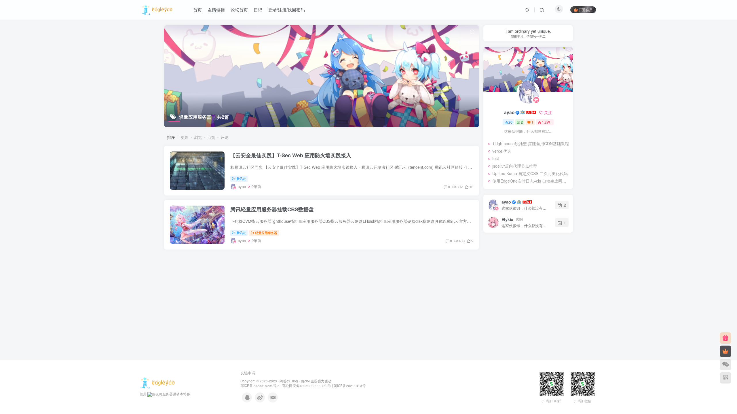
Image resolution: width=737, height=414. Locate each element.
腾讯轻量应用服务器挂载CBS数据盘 (272, 209)
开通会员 (585, 9)
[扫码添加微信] (725, 364)
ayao (509, 112)
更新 (185, 137)
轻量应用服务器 (266, 232)
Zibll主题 (311, 381)
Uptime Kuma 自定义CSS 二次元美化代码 (530, 173)
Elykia (507, 219)
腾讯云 (241, 178)
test (495, 158)
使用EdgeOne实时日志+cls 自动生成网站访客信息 (531, 181)
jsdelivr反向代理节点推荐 (514, 166)
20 (510, 122)
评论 (225, 137)
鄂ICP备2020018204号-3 (260, 385)
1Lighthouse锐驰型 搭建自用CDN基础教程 (530, 143)
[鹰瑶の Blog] (157, 382)
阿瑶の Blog (289, 381)
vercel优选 (501, 151)
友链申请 (247, 372)
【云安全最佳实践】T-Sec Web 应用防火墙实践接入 (290, 155)
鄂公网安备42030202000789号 (306, 385)
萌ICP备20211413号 (350, 385)
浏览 (198, 137)
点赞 (211, 137)
